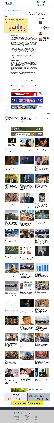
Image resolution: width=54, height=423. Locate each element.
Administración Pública (16, 416)
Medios (36, 417)
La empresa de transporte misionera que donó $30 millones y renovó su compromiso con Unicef (42, 362)
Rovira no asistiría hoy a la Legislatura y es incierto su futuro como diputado (11, 329)
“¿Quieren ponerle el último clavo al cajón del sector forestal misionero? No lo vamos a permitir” (11, 150)
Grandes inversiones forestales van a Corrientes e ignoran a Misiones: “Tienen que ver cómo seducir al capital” (42, 151)
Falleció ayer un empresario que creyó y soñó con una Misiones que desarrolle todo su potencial (42, 222)
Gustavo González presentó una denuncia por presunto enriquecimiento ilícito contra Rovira (41, 206)
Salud (36, 418)
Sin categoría (17, 419)
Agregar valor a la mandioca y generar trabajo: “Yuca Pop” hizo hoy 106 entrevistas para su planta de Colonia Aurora (11, 295)
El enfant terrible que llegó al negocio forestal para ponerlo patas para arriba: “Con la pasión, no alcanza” (26, 151)
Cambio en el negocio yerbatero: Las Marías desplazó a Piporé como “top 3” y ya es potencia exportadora (27, 258)
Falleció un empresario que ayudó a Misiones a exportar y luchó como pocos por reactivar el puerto (26, 206)
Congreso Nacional (27, 416)
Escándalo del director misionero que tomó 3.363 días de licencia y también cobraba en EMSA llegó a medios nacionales (26, 294)
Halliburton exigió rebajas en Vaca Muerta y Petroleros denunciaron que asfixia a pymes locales (41, 380)
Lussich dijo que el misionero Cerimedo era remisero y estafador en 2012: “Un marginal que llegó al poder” (41, 169)
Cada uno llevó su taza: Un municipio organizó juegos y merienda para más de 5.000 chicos (11, 362)
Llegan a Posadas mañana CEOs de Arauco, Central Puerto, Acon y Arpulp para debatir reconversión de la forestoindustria (11, 224)
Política (18, 418)
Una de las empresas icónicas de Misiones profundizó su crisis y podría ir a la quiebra (26, 363)
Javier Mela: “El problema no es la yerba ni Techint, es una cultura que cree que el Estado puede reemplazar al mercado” (27, 118)
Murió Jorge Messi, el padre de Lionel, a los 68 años (25, 380)
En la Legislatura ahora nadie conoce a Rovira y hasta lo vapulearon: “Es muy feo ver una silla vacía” (41, 294)
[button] (49, 113)
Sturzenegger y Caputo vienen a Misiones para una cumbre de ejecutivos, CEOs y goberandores (11, 240)
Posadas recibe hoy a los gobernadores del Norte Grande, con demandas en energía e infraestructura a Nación (27, 346)
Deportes (36, 416)
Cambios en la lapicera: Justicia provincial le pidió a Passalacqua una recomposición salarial (26, 241)
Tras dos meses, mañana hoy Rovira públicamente (10, 205)
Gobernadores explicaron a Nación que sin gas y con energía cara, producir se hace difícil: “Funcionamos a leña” (41, 329)
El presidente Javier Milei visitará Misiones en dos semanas (26, 168)
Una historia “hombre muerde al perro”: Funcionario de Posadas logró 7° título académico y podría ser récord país (11, 345)
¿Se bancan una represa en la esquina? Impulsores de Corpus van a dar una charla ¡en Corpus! (26, 224)
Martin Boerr (18, 2)
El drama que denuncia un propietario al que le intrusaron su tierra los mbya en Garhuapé (11, 257)
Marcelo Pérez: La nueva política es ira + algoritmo (42, 260)
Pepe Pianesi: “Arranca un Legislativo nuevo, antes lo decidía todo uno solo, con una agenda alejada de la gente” (41, 311)
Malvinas (27, 417)
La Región (17, 417)
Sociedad (27, 419)
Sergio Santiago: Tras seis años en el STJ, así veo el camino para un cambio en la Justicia (26, 328)
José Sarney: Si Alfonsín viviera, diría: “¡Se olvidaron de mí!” (11, 118)
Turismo (36, 419)
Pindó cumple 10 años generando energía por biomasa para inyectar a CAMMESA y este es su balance (11, 277)
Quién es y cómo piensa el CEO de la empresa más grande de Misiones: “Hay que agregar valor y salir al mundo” (11, 187)
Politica (27, 418)
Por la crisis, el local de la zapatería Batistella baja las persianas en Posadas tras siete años (41, 186)
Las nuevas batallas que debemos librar (42, 118)
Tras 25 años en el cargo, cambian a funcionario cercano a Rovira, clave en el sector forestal (11, 168)
